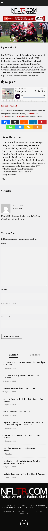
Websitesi (5, 317)
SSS (34, 507)
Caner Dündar (17, 51)
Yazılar (13, 354)
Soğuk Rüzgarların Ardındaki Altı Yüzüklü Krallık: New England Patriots (22, 423)
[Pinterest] (42, 122)
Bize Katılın (10, 507)
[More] (37, 127)
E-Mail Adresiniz (9, 303)
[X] (15, 122)
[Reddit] (24, 122)
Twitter (4, 116)
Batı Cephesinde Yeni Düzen (16, 411)
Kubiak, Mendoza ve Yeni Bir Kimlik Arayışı (23, 474)
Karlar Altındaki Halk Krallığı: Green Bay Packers (22, 400)
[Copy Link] (28, 127)
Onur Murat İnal (5, 51)
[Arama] (46, 3)
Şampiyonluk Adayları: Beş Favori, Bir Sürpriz (21, 436)
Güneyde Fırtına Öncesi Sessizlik (18, 388)
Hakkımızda (10, 506)
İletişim (24, 507)
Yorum (4, 243)
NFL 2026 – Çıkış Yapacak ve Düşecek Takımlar (20, 376)
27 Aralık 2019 (18, 206)
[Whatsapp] (10, 127)
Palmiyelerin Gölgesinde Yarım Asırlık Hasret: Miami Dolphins (21, 462)
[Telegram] (19, 127)
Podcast (35, 354)
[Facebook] (5, 122)
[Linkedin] (33, 122)
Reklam (43, 507)
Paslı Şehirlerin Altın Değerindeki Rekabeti (19, 449)
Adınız (4, 289)
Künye (22, 506)
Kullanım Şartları (38, 506)
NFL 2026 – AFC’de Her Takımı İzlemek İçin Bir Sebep (23, 363)
